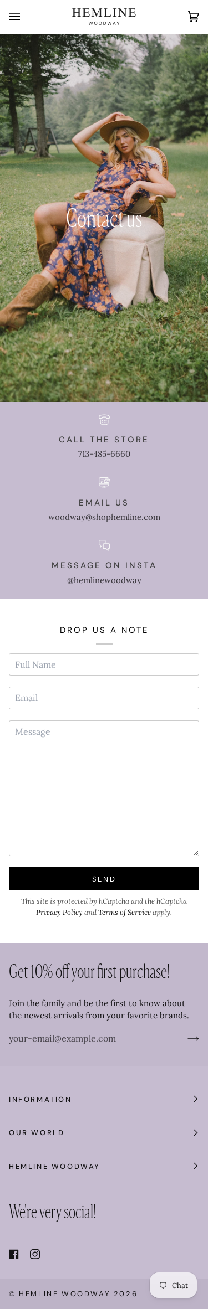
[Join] (184, 1038)
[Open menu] (25, 16)
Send (104, 879)
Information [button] (40, 1099)
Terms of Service (124, 912)
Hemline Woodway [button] (54, 1166)
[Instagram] (35, 1254)
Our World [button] (36, 1132)
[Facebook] (14, 1254)
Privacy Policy (59, 912)
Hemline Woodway (64, 1293)
